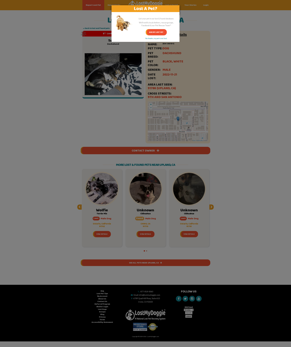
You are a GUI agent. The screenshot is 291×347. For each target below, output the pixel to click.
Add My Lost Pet (156, 32)
